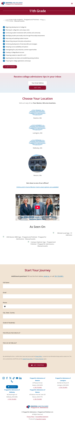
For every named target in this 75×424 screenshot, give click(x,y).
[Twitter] (10, 378)
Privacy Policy (38, 356)
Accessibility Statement (42, 416)
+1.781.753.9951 (37, 387)
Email (4, 292)
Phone (5, 302)
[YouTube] (17, 378)
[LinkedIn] (20, 378)
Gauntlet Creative (41, 419)
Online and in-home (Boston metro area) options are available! (37, 187)
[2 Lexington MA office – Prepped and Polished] (37, 125)
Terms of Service (39, 359)
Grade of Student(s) (9, 323)
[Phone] (12, 381)
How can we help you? (10, 343)
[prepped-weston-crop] (37, 155)
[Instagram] (3, 378)
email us (46, 276)
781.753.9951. (59, 276)
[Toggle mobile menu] (72, 3)
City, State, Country (9, 313)
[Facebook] (7, 378)
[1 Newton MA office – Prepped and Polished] (37, 110)
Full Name (6, 282)
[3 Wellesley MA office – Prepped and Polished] (37, 140)
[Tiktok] (14, 378)
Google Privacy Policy (28, 359)
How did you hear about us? (11, 333)
